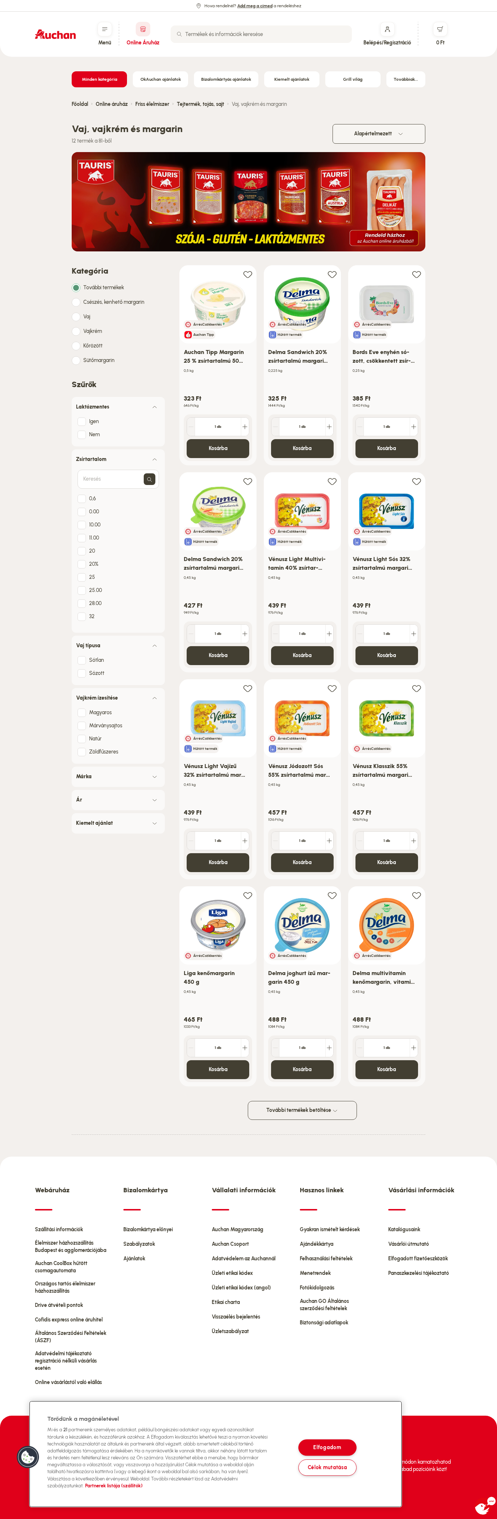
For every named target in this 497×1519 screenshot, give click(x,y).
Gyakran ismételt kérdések (330, 1229)
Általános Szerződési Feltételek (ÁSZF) (70, 1337)
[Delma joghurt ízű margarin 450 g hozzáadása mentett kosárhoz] (332, 895)
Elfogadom (327, 1447)
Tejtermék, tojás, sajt (200, 104)
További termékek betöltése (299, 1110)
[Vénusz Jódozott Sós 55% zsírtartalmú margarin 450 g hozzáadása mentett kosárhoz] (332, 688)
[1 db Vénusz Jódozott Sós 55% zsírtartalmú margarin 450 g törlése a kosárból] (275, 841)
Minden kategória (99, 79)
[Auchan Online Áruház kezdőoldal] (55, 34)
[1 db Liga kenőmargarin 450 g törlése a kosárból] (191, 1048)
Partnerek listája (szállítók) (114, 1485)
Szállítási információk (59, 1229)
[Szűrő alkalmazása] (149, 479)
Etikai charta (226, 1302)
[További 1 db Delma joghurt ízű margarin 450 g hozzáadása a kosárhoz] (329, 1048)
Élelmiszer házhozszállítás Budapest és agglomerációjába (70, 1246)
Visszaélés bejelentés (236, 1317)
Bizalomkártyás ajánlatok (226, 79)
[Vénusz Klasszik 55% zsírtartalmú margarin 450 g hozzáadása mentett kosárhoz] (416, 688)
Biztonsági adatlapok (324, 1323)
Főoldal (80, 104)
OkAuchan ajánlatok (160, 79)
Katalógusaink (404, 1229)
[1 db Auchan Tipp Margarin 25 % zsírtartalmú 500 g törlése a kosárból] (191, 427)
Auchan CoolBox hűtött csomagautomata (61, 1267)
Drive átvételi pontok (59, 1305)
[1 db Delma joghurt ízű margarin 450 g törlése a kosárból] (275, 1048)
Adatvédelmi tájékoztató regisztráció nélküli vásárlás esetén (66, 1361)
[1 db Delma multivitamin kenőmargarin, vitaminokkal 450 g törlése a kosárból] (360, 1048)
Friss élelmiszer (152, 104)
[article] (218, 365)
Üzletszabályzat (230, 1331)
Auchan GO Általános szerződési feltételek (324, 1305)
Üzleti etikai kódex (232, 1273)
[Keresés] (179, 34)
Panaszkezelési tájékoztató (418, 1273)
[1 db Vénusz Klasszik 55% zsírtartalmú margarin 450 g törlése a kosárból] (360, 841)
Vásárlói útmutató (408, 1244)
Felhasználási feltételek (326, 1259)
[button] (28, 1457)
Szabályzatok (139, 1244)
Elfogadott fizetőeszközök (418, 1259)
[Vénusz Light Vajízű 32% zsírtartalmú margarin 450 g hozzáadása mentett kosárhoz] (247, 688)
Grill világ (352, 79)
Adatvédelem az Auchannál (243, 1259)
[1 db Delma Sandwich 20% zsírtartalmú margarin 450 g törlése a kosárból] (191, 634)
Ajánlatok (134, 1259)
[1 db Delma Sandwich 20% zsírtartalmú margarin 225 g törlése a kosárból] (275, 427)
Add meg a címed (255, 5)
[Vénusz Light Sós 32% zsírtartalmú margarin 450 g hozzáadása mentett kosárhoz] (416, 481)
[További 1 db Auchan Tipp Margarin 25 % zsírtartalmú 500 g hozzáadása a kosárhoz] (245, 427)
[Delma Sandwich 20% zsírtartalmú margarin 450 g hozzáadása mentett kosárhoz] (247, 481)
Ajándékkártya (316, 1244)
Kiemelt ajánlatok (291, 79)
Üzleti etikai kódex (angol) (241, 1288)
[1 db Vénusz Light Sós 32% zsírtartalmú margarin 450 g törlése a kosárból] (360, 634)
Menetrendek (315, 1273)
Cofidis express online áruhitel (69, 1320)
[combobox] (261, 34)
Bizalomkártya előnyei (148, 1229)
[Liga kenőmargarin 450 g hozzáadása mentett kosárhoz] (247, 895)
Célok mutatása (327, 1467)
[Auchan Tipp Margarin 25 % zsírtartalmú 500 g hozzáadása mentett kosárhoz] (247, 274)
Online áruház (112, 104)
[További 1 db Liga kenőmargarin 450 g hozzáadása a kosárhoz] (245, 1048)
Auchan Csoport (230, 1244)
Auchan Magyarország (237, 1229)
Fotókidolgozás (317, 1288)
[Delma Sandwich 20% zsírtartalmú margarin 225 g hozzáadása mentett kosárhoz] (332, 274)
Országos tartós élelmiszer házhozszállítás (65, 1287)
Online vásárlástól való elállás (68, 1382)
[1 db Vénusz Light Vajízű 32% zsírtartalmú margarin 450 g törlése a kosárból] (191, 841)
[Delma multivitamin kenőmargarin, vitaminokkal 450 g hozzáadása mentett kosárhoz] (416, 895)
